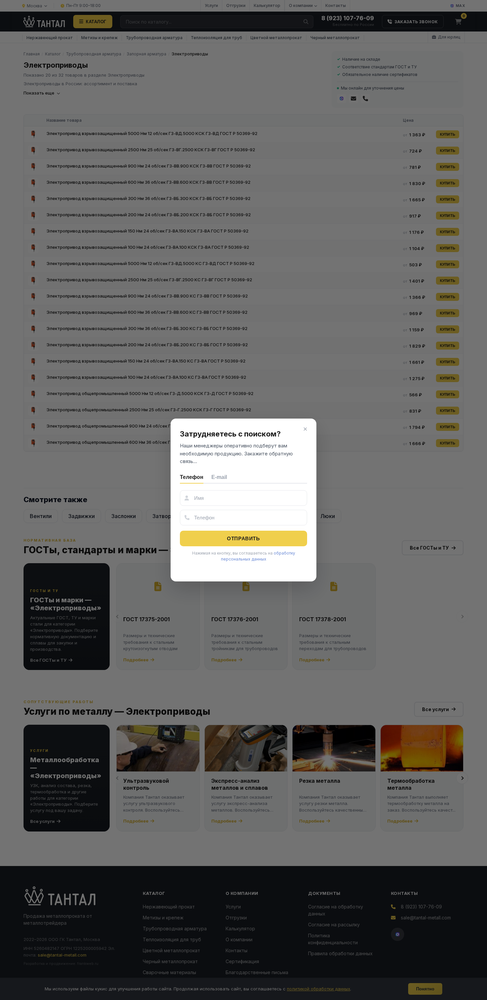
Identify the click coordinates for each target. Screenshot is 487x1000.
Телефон (191, 477)
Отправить (243, 538)
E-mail (219, 477)
